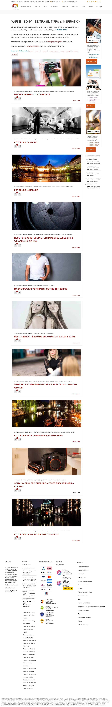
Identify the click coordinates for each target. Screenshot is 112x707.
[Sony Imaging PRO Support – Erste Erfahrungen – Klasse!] (46, 461)
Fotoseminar (75, 51)
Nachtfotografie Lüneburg (92, 172)
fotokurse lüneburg (53, 51)
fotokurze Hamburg (65, 51)
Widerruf (80, 588)
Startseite (89, 12)
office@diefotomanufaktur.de (70, 1)
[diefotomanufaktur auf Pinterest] (91, 1)
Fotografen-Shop (91, 61)
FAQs (79, 614)
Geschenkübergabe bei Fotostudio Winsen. (11, 591)
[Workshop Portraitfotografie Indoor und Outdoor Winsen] (46, 362)
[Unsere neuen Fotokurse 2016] (46, 72)
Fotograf (31, 51)
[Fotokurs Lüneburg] (46, 168)
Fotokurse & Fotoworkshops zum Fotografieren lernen (46, 91)
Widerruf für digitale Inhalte (85, 592)
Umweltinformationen (83, 566)
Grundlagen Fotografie (91, 166)
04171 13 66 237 (56, 1)
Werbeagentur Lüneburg (84, 617)
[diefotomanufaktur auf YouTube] (89, 1)
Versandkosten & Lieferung (85, 581)
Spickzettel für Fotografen (12, 585)
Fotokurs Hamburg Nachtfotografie (36, 534)
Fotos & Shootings (26, 7)
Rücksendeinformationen (84, 585)
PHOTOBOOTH (54, 7)
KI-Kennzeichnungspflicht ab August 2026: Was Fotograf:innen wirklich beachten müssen (11, 570)
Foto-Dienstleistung (83, 625)
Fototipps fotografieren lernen (49, 480)
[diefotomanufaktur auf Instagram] (93, 1)
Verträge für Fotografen (54, 42)
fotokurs (38, 51)
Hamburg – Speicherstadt (95, 163)
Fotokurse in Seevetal (29, 649)
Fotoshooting (37, 285)
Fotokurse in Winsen (93, 145)
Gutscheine (75, 7)
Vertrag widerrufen (83, 596)
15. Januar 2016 (70, 91)
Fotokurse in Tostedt (28, 657)
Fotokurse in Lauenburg (29, 660)
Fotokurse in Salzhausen (29, 682)
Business (37, 7)
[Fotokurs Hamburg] (46, 120)
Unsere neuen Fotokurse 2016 (32, 94)
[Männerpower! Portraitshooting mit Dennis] (46, 267)
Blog (35, 139)
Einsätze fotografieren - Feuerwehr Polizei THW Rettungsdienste (89, 704)
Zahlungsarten (82, 577)
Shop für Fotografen (83, 570)
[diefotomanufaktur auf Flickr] (95, 1)
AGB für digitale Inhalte (84, 603)
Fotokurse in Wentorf (28, 671)
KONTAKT (90, 7)
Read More (76, 100)
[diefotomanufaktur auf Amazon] (98, 1)
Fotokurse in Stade (28, 637)
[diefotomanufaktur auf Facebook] (87, 1)
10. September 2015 (68, 186)
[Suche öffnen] (96, 6)
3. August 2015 (51, 285)
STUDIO (45, 7)
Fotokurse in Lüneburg (94, 144)
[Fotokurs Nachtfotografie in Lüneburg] (46, 413)
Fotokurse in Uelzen (28, 685)
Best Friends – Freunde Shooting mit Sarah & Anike (45, 336)
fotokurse (44, 51)
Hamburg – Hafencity (94, 181)
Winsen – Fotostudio (94, 169)
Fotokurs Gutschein (93, 97)
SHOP (83, 7)
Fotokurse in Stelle (28, 688)
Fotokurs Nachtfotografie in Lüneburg (38, 435)
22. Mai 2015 (62, 480)
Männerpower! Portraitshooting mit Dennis (40, 288)
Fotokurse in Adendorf (29, 654)
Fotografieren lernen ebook (79, 703)
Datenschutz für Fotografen (8, 698)
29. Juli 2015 (51, 333)
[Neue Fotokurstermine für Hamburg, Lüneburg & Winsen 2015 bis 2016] (46, 216)
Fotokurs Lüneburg (26, 190)
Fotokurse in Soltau (28, 677)
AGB (79, 599)
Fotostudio (14, 54)
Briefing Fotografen (10, 587)
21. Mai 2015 (67, 531)
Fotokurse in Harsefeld (29, 680)
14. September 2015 (73, 139)
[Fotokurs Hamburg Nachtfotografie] (46, 512)
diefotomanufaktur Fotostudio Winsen (24, 91)
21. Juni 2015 (72, 432)
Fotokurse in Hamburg (94, 142)
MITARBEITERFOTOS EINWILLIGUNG (11, 704)
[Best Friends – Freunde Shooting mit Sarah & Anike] (46, 315)
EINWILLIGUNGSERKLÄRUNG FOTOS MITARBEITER (33, 704)
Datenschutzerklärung (83, 610)
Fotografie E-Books (32, 46)
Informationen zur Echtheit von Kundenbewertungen (91, 606)
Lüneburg (92, 175)
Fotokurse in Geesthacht (29, 668)
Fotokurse (65, 7)
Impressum (81, 574)
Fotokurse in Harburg (28, 635)
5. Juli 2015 (69, 381)
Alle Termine (90, 149)
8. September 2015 (68, 234)
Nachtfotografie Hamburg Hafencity (94, 178)
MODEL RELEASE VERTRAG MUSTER (95, 703)
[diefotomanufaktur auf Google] (100, 1)
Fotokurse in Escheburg (29, 674)
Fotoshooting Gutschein (94, 99)
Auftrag (80, 621)
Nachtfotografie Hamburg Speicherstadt (92, 160)
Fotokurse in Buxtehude (29, 640)
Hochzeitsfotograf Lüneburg (35, 698)
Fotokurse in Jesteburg (29, 652)
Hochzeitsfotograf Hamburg (21, 698)
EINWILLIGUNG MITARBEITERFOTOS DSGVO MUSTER (60, 704)
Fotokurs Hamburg (25, 142)
